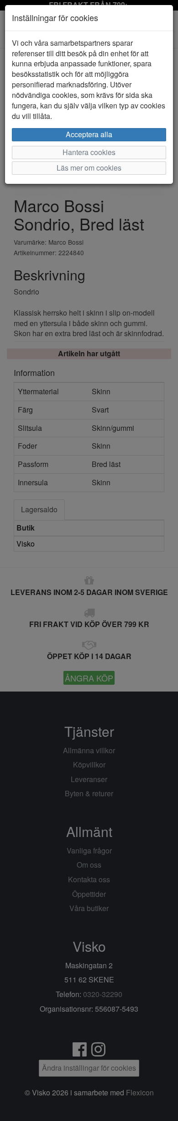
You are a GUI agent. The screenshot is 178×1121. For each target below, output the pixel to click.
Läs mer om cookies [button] (89, 167)
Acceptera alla (89, 134)
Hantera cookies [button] (89, 152)
